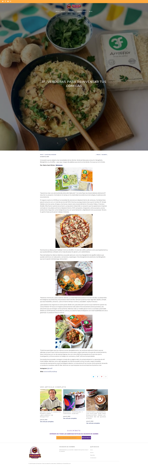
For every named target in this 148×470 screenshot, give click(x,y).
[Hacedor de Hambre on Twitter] (2, 1)
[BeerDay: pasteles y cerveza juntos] (74, 400)
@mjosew (59, 165)
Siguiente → (105, 154)
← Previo (97, 154)
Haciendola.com (67, 463)
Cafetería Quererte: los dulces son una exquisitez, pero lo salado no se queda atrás (96, 415)
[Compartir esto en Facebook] (97, 376)
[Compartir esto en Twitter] (93, 376)
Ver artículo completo (47, 421)
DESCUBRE (71, 11)
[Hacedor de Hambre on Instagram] (10, 1)
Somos (91, 452)
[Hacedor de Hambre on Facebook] (5, 1)
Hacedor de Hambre (36, 463)
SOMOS (63, 11)
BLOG (90, 11)
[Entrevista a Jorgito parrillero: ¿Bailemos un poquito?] (51, 400)
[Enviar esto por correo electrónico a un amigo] (105, 376)
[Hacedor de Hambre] (74, 6)
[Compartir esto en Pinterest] (101, 376)
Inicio (91, 449)
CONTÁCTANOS (82, 11)
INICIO (58, 11)
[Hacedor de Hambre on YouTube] (8, 1)
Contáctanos (93, 457)
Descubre (92, 455)
